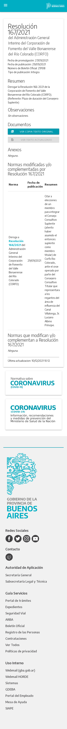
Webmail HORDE (16, 677)
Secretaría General (18, 575)
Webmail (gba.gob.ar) (20, 670)
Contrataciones (16, 638)
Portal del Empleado (19, 696)
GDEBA (10, 689)
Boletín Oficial (15, 626)
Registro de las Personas (22, 632)
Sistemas (11, 683)
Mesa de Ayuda (16, 702)
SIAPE (9, 708)
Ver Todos (12, 645)
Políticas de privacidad (21, 651)
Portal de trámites (18, 600)
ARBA (9, 619)
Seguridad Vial (15, 613)
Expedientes (13, 607)
